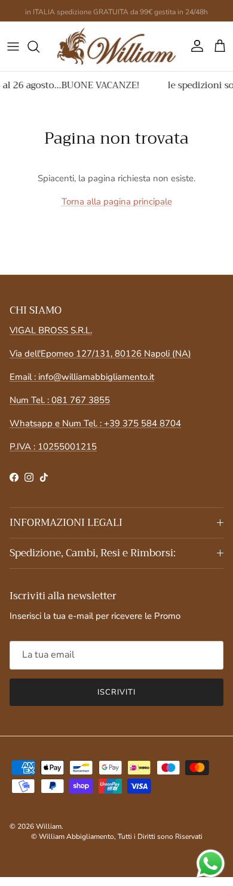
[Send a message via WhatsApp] (210, 863)
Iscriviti (116, 692)
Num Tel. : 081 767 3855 (60, 400)
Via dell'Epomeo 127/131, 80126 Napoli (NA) (100, 354)
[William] (116, 46)
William (49, 826)
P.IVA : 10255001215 (53, 447)
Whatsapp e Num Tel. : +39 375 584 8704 (95, 423)
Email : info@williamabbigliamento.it (82, 377)
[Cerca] (39, 46)
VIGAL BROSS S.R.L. (51, 330)
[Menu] (13, 46)
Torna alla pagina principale (117, 201)
